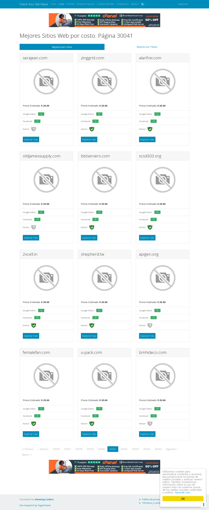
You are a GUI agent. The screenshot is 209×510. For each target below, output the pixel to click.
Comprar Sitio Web (105, 4)
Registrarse (183, 4)
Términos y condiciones (154, 502)
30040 (101, 449)
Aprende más (182, 492)
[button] (143, 4)
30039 (90, 449)
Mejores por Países (147, 46)
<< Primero (27, 449)
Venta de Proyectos (86, 4)
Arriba (61, 4)
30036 (56, 449)
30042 (124, 449)
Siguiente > (172, 449)
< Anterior (43, 449)
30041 (112, 449)
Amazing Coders (44, 499)
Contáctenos (123, 4)
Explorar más (31, 139)
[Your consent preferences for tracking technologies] (204, 505)
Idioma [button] (134, 4)
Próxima (70, 4)
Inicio (53, 4)
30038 (78, 449)
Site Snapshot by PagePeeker (35, 505)
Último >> (27, 454)
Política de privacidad (153, 499)
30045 (158, 449)
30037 (67, 449)
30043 (135, 449)
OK (183, 498)
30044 (146, 449)
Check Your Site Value (34, 4)
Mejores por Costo (62, 46)
